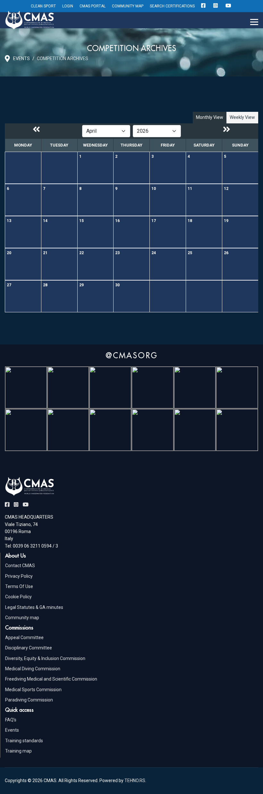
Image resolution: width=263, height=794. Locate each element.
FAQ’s (10, 719)
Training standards (24, 740)
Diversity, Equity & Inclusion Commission (45, 658)
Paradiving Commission (29, 699)
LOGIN (67, 6)
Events (12, 730)
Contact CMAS (20, 565)
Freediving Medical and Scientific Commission (51, 679)
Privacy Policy (19, 576)
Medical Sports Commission (33, 689)
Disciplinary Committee (28, 647)
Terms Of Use (19, 586)
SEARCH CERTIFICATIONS (172, 6)
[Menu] (254, 22)
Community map (22, 617)
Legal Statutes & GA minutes (34, 607)
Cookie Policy (18, 596)
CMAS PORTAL (93, 6)
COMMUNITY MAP (127, 6)
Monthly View (209, 117)
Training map (18, 751)
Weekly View (242, 117)
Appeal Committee (24, 637)
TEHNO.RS (134, 780)
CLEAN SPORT (43, 6)
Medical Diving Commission (32, 668)
